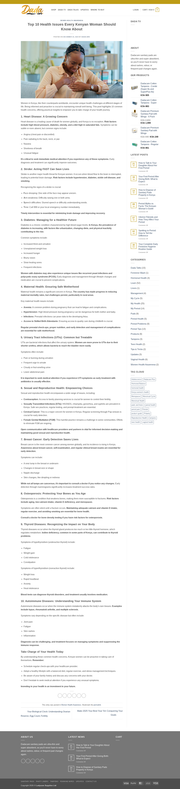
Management (137, 293)
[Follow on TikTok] (145, 2)
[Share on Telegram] (84, 695)
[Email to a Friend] (69, 695)
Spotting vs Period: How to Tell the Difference (147, 233)
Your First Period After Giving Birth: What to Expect (148, 179)
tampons (152, 418)
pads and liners (137, 405)
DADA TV (62, 10)
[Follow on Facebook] (140, 2)
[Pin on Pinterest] (74, 695)
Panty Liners (42, 781)
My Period (135, 308)
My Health (135, 303)
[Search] (130, 9)
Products (135, 334)
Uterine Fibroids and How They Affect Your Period (148, 219)
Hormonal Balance (138, 384)
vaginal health (147, 422)
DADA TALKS (73, 10)
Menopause (136, 396)
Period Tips (136, 329)
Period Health (137, 319)
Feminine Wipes (67, 781)
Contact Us (91, 781)
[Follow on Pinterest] (153, 2)
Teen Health (136, 344)
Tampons (135, 339)
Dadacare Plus (149, 379)
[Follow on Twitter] (33, 761)
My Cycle (135, 298)
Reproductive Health (139, 418)
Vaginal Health (138, 359)
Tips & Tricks (137, 349)
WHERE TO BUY (97, 10)
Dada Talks (136, 268)
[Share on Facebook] (60, 695)
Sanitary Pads (27, 781)
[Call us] (150, 2)
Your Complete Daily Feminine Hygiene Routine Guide (148, 246)
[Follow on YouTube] (158, 2)
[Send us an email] (148, 2)
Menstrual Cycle (149, 396)
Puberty (147, 414)
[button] (135, 10)
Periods (145, 409)
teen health (136, 422)
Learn (133, 283)
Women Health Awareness (71, 20)
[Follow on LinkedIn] (155, 2)
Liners (134, 288)
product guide (137, 414)
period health (150, 405)
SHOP (53, 10)
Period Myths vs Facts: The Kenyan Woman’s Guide (147, 206)
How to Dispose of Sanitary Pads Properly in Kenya (147, 192)
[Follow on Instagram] (142, 2)
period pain (136, 409)
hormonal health (138, 388)
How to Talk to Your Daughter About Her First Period (147, 165)
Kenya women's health (140, 392)
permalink (97, 705)
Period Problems (138, 324)
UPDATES (85, 10)
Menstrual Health (138, 401)
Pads (133, 314)
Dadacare (85, 37)
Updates (135, 354)
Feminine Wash (138, 273)
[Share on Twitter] (64, 695)
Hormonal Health (139, 278)
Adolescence (136, 379)
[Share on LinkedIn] (79, 695)
